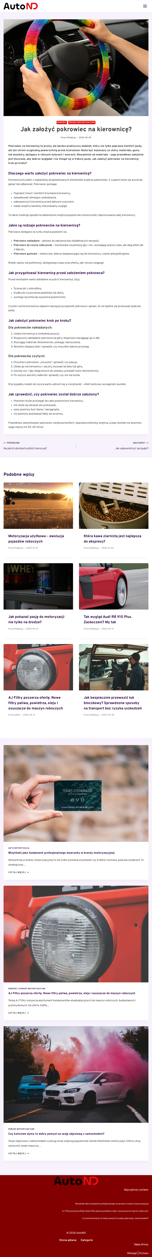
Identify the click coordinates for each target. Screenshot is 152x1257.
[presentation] (76, 793)
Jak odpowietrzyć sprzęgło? (131, 446)
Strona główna (67, 1240)
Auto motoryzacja (18, 848)
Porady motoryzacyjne (82, 122)
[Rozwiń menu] (144, 6)
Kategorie (87, 1240)
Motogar (132, 1253)
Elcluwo (143, 1253)
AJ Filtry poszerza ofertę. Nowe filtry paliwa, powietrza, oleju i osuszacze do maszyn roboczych (35, 703)
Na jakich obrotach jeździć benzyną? (25, 446)
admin (17, 715)
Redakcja (71, 137)
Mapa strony (141, 1244)
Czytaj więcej (18, 872)
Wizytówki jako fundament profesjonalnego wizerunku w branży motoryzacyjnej (61, 853)
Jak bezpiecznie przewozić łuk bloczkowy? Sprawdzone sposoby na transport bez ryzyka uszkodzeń (113, 703)
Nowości (61, 122)
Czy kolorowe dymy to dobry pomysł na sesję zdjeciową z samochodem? (56, 1134)
